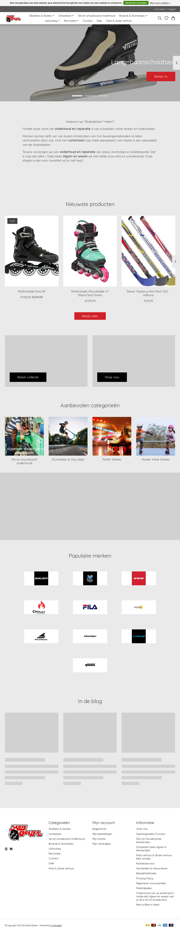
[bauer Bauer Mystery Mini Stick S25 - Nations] (148, 251)
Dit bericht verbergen (136, 3)
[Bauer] (41, 579)
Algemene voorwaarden (151, 883)
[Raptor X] (139, 608)
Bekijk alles (90, 316)
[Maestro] (171, 925)
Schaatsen (55, 834)
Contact (87, 20)
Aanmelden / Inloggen (165, 9)
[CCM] (139, 579)
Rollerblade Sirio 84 (31, 291)
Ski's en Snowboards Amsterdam (148, 840)
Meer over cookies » (160, 3)
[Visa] (159, 925)
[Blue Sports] (90, 579)
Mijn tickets (99, 838)
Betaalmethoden (146, 873)
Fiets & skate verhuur (119, 20)
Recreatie (54, 853)
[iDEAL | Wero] (148, 925)
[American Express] (165, 925)
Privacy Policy (144, 878)
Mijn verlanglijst (101, 843)
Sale (99, 20)
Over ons (141, 828)
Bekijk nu (161, 76)
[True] (139, 636)
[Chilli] (41, 608)
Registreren (99, 828)
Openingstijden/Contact (150, 834)
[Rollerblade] (41, 636)
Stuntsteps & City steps (68, 459)
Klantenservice (145, 863)
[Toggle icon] (159, 18)
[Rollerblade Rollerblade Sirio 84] (32, 251)
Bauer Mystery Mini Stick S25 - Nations (148, 293)
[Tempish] (90, 636)
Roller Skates (111, 459)
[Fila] (90, 608)
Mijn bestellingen (102, 834)
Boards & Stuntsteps (61, 843)
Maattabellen (144, 888)
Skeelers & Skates (60, 828)
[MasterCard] (153, 925)
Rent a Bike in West (147, 904)
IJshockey (55, 848)
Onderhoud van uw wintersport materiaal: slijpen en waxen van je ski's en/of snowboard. (155, 896)
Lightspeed (56, 925)
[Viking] (90, 666)
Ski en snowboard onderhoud (96, 15)
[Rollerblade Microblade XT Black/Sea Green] (90, 251)
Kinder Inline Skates (156, 459)
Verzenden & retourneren (151, 868)
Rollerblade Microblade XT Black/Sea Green (90, 293)
